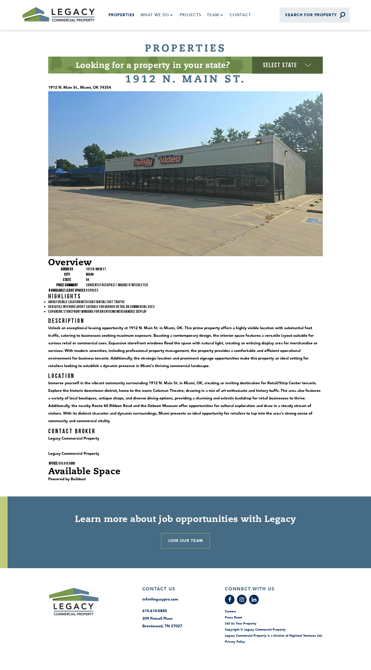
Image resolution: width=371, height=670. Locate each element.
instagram (242, 599)
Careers (230, 611)
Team (213, 14)
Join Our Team (185, 540)
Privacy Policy (235, 642)
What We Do (155, 14)
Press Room (233, 617)
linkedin (254, 599)
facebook (229, 599)
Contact (240, 14)
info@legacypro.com (160, 599)
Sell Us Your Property (240, 623)
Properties (122, 14)
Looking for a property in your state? (153, 65)
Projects (190, 14)
